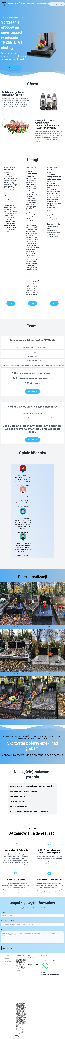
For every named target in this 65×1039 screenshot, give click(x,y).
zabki (20, 1027)
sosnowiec (17, 964)
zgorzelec (21, 981)
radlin (23, 1023)
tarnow (20, 995)
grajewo (22, 1009)
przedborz (17, 1033)
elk (16, 1010)
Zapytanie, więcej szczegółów (9, 930)
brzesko (17, 999)
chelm (17, 1006)
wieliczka (20, 997)
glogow (22, 979)
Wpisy (17, 1036)
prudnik (17, 976)
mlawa (22, 1027)
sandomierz (17, 969)
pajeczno (23, 1032)
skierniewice (23, 977)
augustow (22, 1008)
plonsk (20, 1033)
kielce (23, 968)
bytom (23, 969)
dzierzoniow (18, 981)
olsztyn (17, 973)
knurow (20, 1018)
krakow (25, 960)
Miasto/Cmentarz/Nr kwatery (9, 921)
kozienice (25, 1030)
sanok (20, 1005)
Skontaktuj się (32, 391)
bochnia (17, 997)
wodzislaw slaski (23, 1017)
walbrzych (17, 979)
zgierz (20, 977)
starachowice (18, 1001)
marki (23, 1028)
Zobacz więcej (13, 68)
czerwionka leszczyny (19, 1021)
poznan (17, 963)
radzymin (20, 972)
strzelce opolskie (21, 976)
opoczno (22, 965)
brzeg (24, 975)
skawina (17, 998)
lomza (19, 1008)
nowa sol (19, 993)
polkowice (17, 982)
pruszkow (19, 1024)
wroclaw (22, 960)
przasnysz (17, 1032)
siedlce (17, 1024)
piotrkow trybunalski (19, 971)
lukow (22, 1007)
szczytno (20, 1011)
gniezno (20, 966)
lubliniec (23, 970)
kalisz (21, 968)
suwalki (17, 1008)
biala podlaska (20, 1006)
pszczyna (24, 1021)
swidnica (25, 979)
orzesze (17, 1022)
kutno (17, 978)
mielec (17, 1003)
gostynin (20, 1030)
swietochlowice (18, 1017)
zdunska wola (20, 978)
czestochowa (18, 968)
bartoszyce (23, 1011)
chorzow (24, 964)
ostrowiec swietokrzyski (19, 1000)
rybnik (19, 965)
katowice (17, 959)
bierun (17, 1023)
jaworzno (23, 963)
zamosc (24, 1005)
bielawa (24, 981)
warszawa (20, 959)
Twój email (4, 912)
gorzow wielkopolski (22, 967)
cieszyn (24, 1019)
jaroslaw (17, 1005)
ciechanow (17, 1025)
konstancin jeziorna (22, 1031)
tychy (20, 969)
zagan (24, 993)
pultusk (17, 1030)
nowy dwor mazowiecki (19, 1029)
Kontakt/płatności (57, 4)
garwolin (20, 1032)
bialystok (20, 963)
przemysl (19, 1003)
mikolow (17, 1018)
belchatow (17, 974)
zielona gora (22, 961)
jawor (20, 982)
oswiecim (23, 995)
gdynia (23, 959)
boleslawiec (18, 980)
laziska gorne (21, 1022)
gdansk (24, 962)
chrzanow (17, 996)
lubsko (23, 994)
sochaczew (17, 1027)
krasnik (20, 1007)
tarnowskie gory (20, 1015)
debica (23, 1004)
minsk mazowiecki (18, 1026)
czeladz (17, 1020)
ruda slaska (21, 1012)
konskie (17, 1002)
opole (19, 961)
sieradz (20, 973)
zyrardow (21, 1025)
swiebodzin (17, 994)
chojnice (22, 966)
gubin (20, 994)
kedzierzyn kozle (18, 975)
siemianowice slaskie (22, 1014)
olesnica (21, 980)
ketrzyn (17, 1011)
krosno (21, 1004)
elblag (24, 1009)
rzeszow (24, 1002)
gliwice (17, 965)
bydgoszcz (21, 964)
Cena (11, 303)
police (17, 993)
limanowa (20, 999)
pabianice (17, 977)
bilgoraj (24, 1007)
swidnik (17, 1007)
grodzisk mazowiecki (19, 1028)
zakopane (21, 962)
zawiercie (17, 970)
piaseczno (24, 971)
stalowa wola (23, 1003)
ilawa (18, 1010)
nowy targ (20, 996)
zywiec (20, 1020)
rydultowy (24, 1022)
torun (17, 961)
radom (25, 965)
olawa (23, 980)
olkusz (24, 996)
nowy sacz (24, 974)
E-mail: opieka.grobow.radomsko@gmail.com (51, 973)
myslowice (17, 1014)
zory (16, 1015)
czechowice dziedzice (19, 1019)
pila (22, 982)
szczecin (17, 960)
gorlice (23, 997)
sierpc (22, 1030)
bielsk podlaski (18, 1009)
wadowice (23, 998)
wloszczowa (20, 1002)
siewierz (20, 970)
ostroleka (23, 1024)
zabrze (25, 969)
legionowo (23, 972)
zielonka (17, 1031)
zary (22, 993)
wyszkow (24, 1029)
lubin (20, 979)
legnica (17, 966)
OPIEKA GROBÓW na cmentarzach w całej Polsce (28, 3)
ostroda (20, 1010)
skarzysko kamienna (23, 1001)
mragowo (17, 1012)
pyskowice (19, 1023)
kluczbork (22, 973)
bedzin (24, 1015)
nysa (22, 975)
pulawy (24, 1006)
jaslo (22, 1005)
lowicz (24, 978)
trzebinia (20, 998)
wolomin (23, 1026)
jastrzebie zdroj (24, 1013)
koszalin (17, 967)
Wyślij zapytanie (7, 948)
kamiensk (20, 974)
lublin (20, 960)
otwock (17, 972)
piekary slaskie (18, 1016)
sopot (25, 959)
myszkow (22, 1020)
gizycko (23, 1010)
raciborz (22, 1016)
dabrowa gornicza (18, 1013)
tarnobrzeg (17, 1004)
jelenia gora (18, 962)
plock (24, 1023)
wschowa (17, 995)
